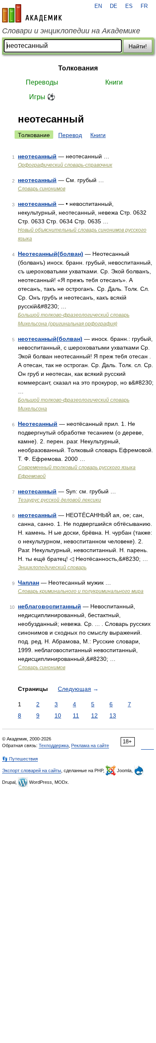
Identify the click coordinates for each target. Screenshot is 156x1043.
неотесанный (37, 156)
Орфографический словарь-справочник (65, 165)
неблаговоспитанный (49, 606)
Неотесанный (37, 423)
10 (57, 715)
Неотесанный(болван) (50, 253)
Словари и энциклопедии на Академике (71, 31)
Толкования (78, 68)
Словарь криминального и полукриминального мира (81, 591)
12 (94, 715)
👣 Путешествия (20, 758)
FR (144, 6)
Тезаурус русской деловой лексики (59, 500)
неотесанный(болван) (50, 338)
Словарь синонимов (41, 189)
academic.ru (32, 13)
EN (98, 6)
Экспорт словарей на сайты (31, 770)
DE (113, 6)
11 (76, 715)
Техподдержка (54, 745)
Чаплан (28, 582)
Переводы (42, 82)
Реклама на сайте (90, 745)
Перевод (70, 135)
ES (129, 6)
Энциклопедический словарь (52, 567)
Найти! (138, 46)
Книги (114, 82)
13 (112, 715)
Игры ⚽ (42, 96)
